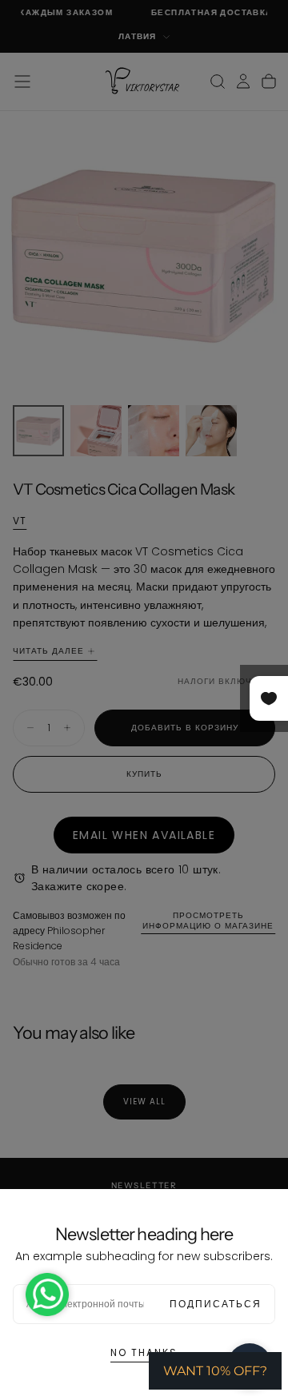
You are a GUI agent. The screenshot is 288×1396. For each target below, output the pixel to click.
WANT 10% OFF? (215, 1370)
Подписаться (216, 1303)
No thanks (144, 1352)
